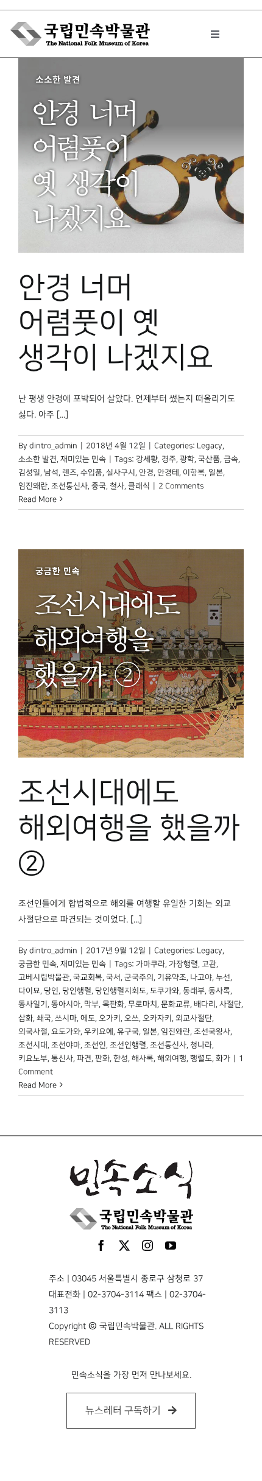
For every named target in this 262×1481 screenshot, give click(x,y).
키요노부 (33, 1058)
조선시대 (33, 1045)
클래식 (139, 486)
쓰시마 (66, 1018)
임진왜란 (33, 486)
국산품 (209, 459)
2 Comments (181, 486)
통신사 (62, 1058)
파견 (84, 1058)
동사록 (219, 991)
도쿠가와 (164, 991)
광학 (187, 459)
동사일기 (33, 1004)
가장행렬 (183, 964)
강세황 (147, 459)
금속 (231, 459)
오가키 (110, 1018)
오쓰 (131, 1018)
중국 (98, 486)
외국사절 (33, 1031)
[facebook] (101, 1245)
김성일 (29, 472)
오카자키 (157, 1018)
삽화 (25, 1018)
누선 (223, 977)
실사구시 (120, 472)
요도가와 (65, 1031)
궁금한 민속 (37, 964)
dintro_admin (53, 445)
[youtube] (170, 1245)
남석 (51, 472)
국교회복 (87, 977)
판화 (102, 1058)
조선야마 (65, 1045)
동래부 (194, 991)
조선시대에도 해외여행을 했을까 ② (129, 828)
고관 (209, 964)
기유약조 (171, 977)
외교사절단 (193, 1018)
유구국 (128, 1031)
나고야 (201, 977)
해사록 (143, 1058)
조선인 (95, 1045)
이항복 (194, 472)
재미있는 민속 (83, 459)
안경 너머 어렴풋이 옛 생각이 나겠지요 (115, 323)
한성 (120, 1058)
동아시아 (65, 1004)
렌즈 (69, 472)
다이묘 (29, 991)
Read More (37, 499)
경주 (168, 459)
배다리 (205, 1004)
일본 (215, 472)
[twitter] (124, 1245)
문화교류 (175, 1004)
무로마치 (142, 1004)
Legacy (209, 445)
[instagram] (147, 1245)
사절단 (230, 1004)
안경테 (168, 472)
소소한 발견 (37, 459)
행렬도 (201, 1058)
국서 (113, 977)
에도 (87, 1018)
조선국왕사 (212, 1031)
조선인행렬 (128, 1045)
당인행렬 (76, 991)
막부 (91, 1004)
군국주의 (139, 977)
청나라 (201, 1045)
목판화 (113, 1004)
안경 (146, 472)
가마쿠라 (150, 964)
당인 (51, 991)
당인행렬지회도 (120, 991)
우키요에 (98, 1031)
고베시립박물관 (43, 977)
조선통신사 (69, 486)
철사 (117, 486)
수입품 (91, 472)
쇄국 (44, 1018)
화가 (223, 1058)
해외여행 (171, 1058)
